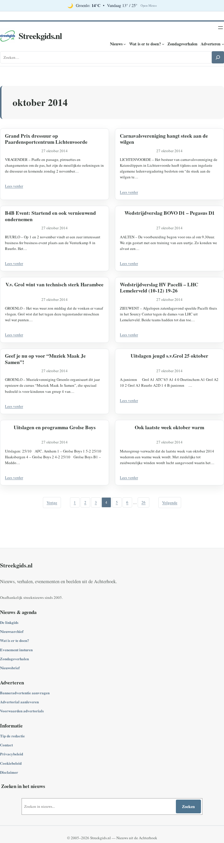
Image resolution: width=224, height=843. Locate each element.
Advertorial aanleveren (19, 701)
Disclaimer (9, 772)
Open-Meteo (149, 5)
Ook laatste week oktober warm (169, 427)
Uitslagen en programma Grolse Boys (55, 427)
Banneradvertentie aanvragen (25, 692)
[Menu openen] (220, 27)
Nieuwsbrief (10, 667)
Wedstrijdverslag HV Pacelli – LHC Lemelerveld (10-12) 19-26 (159, 287)
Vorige (52, 502)
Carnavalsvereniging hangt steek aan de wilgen (164, 139)
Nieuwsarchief (11, 631)
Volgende (169, 502)
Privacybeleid (11, 754)
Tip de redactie (12, 736)
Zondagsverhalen (14, 658)
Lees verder (14, 186)
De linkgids (9, 622)
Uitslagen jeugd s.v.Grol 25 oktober (169, 356)
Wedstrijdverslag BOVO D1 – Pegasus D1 (170, 213)
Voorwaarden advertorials (22, 711)
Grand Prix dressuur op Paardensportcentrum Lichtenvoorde (46, 139)
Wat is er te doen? (14, 640)
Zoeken (188, 806)
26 (143, 502)
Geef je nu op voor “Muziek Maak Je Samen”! (45, 359)
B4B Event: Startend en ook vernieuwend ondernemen (50, 216)
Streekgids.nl (40, 36)
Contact (6, 745)
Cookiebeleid (11, 763)
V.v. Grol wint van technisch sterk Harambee (55, 284)
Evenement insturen (16, 649)
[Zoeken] (218, 57)
